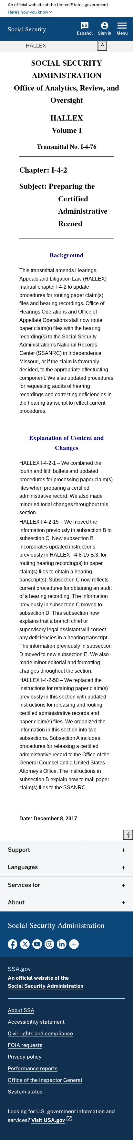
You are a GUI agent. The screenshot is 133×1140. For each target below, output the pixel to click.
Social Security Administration (45, 986)
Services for (24, 884)
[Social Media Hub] (74, 946)
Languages (23, 867)
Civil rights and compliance (40, 1033)
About (16, 902)
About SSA (21, 1010)
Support (19, 849)
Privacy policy (25, 1057)
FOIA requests (25, 1045)
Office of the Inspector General (45, 1080)
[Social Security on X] (25, 946)
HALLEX (36, 45)
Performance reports (32, 1068)
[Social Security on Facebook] (12, 946)
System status (25, 1092)
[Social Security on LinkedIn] (61, 946)
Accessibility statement (36, 1022)
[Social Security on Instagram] (49, 946)
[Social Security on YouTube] (37, 946)
